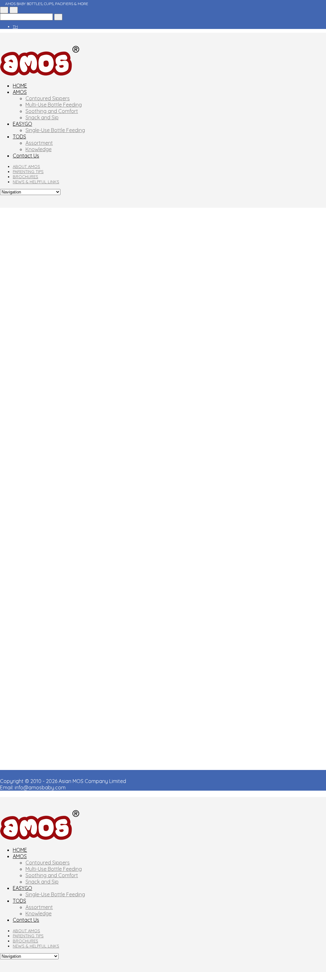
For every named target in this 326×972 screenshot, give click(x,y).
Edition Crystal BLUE (301, 437)
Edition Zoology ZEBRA (245, 379)
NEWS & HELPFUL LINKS (36, 181)
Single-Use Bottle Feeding (55, 130)
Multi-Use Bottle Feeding (53, 104)
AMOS (20, 92)
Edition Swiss (172, 353)
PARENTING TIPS (28, 171)
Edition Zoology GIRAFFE (296, 408)
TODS (19, 136)
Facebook (12, 248)
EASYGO (22, 124)
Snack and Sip (42, 117)
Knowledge (38, 149)
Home (6, 211)
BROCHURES (25, 176)
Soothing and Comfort (51, 111)
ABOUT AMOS (26, 166)
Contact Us (26, 155)
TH (15, 26)
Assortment (39, 143)
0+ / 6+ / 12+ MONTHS (114, 251)
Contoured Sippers (47, 98)
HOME (20, 85)
